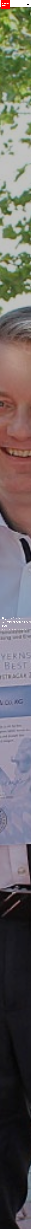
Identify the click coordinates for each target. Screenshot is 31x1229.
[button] (28, 4)
